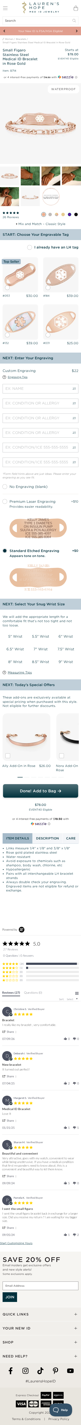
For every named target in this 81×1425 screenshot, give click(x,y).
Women (9, 39)
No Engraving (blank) (29, 487)
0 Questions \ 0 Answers (18, 955)
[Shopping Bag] (75, 8)
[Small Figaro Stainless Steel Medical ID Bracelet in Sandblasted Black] (76, 214)
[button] (10, 1031)
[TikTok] (40, 1371)
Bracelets (21, 39)
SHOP (8, 1342)
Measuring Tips (20, 672)
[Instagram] (25, 1371)
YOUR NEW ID (17, 1328)
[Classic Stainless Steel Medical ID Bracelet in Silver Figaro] (50, 214)
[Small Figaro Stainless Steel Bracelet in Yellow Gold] (63, 214)
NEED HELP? (15, 1356)
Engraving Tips (17, 377)
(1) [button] (21, 967)
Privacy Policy (58, 1419)
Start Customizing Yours (16, 1243)
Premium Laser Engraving (33, 502)
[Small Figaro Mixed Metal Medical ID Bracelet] (56, 214)
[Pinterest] (55, 1371)
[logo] (40, 8)
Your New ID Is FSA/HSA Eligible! (40, 31)
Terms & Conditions (26, 1419)
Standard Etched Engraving (34, 551)
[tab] (11, 993)
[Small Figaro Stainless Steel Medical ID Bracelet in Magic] (69, 214)
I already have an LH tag (56, 247)
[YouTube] (70, 1371)
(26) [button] (22, 963)
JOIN (9, 1297)
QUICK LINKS (16, 1314)
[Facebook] (10, 1371)
